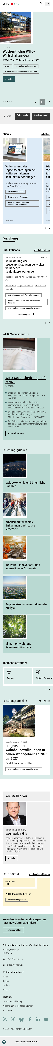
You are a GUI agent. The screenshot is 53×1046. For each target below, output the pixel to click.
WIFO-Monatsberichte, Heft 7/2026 (25, 380)
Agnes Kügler (11, 289)
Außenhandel (22, 115)
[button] (3, 101)
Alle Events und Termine (39, 874)
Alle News (45, 134)
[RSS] (5, 1019)
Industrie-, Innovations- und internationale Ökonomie (18, 203)
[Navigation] (39, 3)
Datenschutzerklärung (12, 1001)
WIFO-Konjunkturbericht (18, 894)
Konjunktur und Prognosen (26, 66)
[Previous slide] (35, 102)
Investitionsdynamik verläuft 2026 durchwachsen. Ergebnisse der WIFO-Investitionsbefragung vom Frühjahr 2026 (26, 405)
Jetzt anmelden (14, 930)
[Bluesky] (21, 1019)
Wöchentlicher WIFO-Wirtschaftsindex (19, 53)
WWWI (7, 66)
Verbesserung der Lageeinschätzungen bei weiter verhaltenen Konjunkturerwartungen (20, 172)
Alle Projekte (44, 700)
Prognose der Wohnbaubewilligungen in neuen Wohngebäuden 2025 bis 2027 (26, 752)
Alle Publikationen (42, 250)
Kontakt (6, 981)
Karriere (6, 985)
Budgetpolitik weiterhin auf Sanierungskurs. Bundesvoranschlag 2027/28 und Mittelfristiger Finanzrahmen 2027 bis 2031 (27, 414)
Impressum (7, 1010)
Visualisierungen (41, 115)
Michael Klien (40, 285)
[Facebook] (30, 1019)
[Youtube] (46, 1019)
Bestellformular (17, 433)
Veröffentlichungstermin (17, 899)
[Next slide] (49, 102)
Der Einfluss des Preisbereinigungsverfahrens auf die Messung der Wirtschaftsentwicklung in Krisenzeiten (27, 424)
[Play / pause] (42, 102)
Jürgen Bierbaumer (25, 285)
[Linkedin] (38, 1019)
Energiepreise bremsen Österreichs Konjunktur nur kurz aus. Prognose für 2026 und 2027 (26, 395)
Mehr (10, 79)
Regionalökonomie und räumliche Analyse (24, 308)
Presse (5, 976)
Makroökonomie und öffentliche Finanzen (21, 71)
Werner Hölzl (10, 285)
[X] (13, 1019)
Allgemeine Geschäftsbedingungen (18, 1005)
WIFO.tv (6, 989)
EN (48, 4)
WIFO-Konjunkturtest (15, 191)
